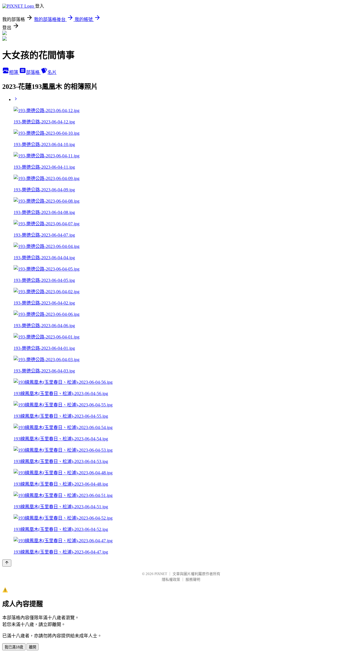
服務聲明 (193, 579)
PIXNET (160, 574)
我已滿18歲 (14, 647)
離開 (32, 647)
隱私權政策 (171, 579)
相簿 (14, 72)
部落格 (33, 72)
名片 (52, 72)
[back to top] (6, 563)
